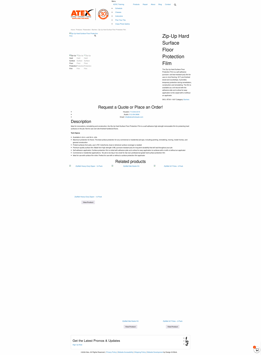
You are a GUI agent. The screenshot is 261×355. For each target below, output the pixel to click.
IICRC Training (118, 4)
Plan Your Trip (120, 20)
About (153, 4)
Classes (118, 12)
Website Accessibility (125, 352)
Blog (160, 4)
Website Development (155, 352)
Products (136, 4)
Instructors (119, 16)
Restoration (87, 29)
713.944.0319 (135, 112)
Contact (168, 4)
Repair (145, 4)
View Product (88, 202)
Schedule (118, 8)
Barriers (94, 29)
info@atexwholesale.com (134, 117)
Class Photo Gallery (122, 24)
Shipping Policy (140, 352)
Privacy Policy (111, 352)
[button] (95, 36)
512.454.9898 (134, 114)
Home (73, 29)
